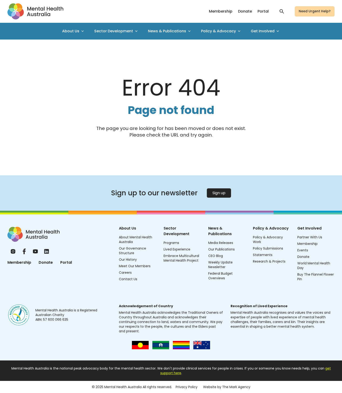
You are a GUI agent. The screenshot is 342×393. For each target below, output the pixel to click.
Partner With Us (309, 237)
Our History (128, 259)
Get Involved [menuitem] (263, 31)
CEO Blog (215, 255)
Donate (245, 11)
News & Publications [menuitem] (167, 31)
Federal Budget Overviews (220, 275)
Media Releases (220, 242)
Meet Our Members (135, 266)
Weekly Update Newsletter (220, 264)
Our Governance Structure (132, 250)
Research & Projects (269, 261)
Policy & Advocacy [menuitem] (218, 31)
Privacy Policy (187, 387)
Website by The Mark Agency (226, 387)
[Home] (33, 234)
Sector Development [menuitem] (113, 31)
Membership (220, 11)
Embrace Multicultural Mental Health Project (181, 258)
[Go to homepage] (35, 11)
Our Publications (221, 249)
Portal (263, 11)
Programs (171, 242)
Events (302, 250)
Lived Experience (177, 249)
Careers (125, 272)
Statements (262, 255)
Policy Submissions (268, 248)
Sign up (218, 193)
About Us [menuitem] (70, 31)
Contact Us (128, 279)
